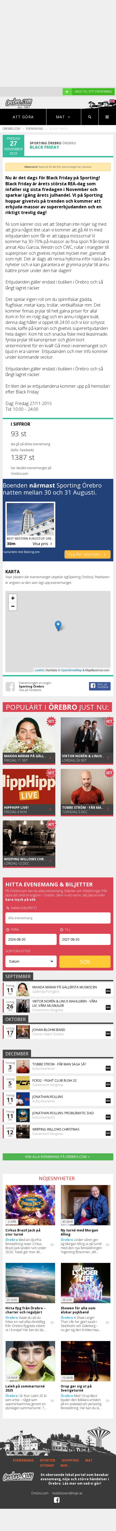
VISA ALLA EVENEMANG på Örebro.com (56, 1156)
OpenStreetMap (71, 670)
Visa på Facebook (30, 690)
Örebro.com (11, 128)
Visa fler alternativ (84, 554)
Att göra (23, 116)
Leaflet (39, 670)
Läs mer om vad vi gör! (82, 1483)
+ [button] (13, 598)
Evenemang (34, 128)
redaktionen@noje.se (67, 1493)
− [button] (13, 606)
